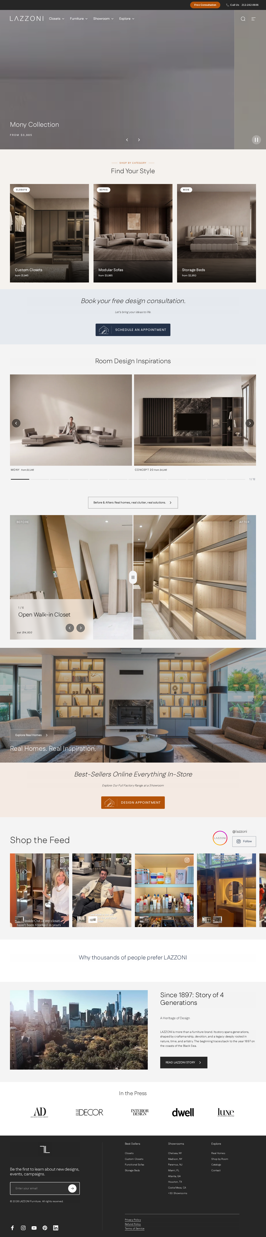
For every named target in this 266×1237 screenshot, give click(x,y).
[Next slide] (80, 628)
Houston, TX (175, 1182)
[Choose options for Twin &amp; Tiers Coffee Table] (92, 919)
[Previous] (127, 139)
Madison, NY (175, 1159)
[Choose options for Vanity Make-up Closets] (206, 919)
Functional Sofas (134, 1164)
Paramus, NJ (175, 1164)
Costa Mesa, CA (177, 1187)
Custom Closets (134, 1159)
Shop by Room (219, 1159)
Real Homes (218, 1153)
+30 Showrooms (177, 1193)
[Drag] (133, 577)
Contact (215, 1170)
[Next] (138, 139)
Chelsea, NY (175, 1153)
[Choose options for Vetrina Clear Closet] (144, 919)
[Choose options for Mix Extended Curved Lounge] (81, 919)
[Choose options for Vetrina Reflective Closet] (19, 919)
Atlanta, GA (174, 1176)
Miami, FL (173, 1170)
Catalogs (216, 1164)
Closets (129, 1153)
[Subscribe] (72, 1188)
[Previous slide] (70, 628)
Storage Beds (132, 1170)
